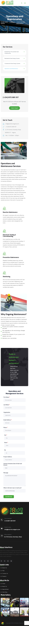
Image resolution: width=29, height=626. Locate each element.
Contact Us (5, 573)
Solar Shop (4, 592)
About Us (4, 567)
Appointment (5, 589)
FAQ (3, 570)
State (6, 442)
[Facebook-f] (1, 561)
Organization (7, 412)
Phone (6, 427)
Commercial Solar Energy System (12, 63)
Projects (4, 576)
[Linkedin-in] (11, 561)
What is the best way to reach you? (12, 488)
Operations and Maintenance (11, 68)
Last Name (7, 404)
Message (6, 472)
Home (3, 583)
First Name (7, 397)
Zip (5, 450)
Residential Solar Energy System (12, 58)
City (5, 435)
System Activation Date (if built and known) (13, 464)
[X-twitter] (4, 561)
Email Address (8, 420)
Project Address (8, 456)
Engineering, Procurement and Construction (12, 52)
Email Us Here (7, 527)
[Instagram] (8, 561)
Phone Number (8, 518)
